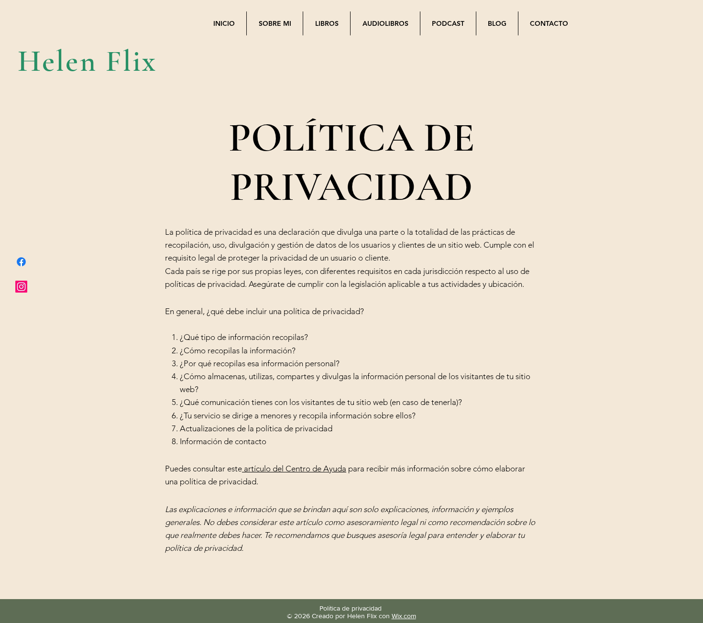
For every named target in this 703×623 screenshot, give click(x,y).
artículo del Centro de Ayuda (295, 468)
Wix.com (404, 616)
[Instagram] (21, 287)
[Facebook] (21, 262)
